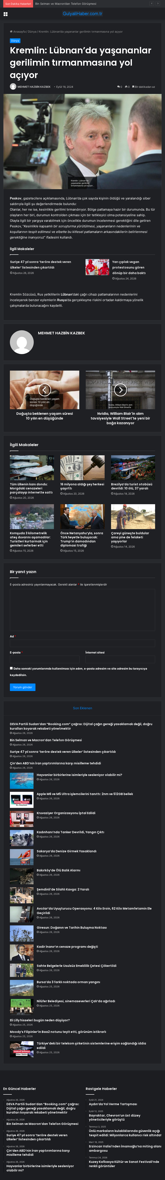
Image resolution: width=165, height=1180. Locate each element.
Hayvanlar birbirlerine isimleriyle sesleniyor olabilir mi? (79, 775)
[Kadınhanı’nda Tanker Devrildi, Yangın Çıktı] (22, 838)
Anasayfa (19, 31)
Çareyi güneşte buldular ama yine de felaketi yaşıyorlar (130, 537)
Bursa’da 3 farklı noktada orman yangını (68, 982)
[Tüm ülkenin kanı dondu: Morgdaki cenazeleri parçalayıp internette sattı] (32, 467)
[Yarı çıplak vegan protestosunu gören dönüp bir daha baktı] (97, 267)
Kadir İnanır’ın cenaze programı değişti (67, 947)
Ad (13, 636)
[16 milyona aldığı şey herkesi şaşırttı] (82, 467)
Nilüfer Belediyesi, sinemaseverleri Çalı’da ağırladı (76, 1001)
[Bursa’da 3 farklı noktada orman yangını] (22, 988)
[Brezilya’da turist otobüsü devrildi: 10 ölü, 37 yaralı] (133, 467)
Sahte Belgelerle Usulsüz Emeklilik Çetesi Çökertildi (76, 966)
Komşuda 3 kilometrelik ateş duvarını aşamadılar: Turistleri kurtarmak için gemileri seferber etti (30, 539)
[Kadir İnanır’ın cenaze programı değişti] (22, 953)
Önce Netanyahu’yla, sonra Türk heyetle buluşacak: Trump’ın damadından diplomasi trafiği (81, 539)
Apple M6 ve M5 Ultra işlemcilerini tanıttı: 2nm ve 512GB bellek (85, 794)
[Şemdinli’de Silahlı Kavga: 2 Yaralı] (22, 895)
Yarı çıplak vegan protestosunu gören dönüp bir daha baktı (129, 267)
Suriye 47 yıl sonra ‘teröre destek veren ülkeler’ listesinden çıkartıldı (80, 3)
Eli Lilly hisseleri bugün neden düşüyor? (40, 1020)
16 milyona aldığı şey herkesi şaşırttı (82, 486)
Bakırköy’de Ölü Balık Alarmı (58, 870)
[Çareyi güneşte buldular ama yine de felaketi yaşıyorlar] (133, 516)
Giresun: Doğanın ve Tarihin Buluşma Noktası (72, 927)
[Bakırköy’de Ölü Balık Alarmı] (22, 876)
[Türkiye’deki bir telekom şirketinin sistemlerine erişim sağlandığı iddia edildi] (22, 1049)
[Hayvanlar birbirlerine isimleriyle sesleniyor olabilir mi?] (22, 781)
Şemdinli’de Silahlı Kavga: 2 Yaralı (63, 889)
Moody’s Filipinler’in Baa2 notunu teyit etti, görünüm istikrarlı (58, 1032)
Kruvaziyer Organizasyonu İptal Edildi (66, 813)
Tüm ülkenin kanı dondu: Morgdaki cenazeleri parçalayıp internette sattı (31, 488)
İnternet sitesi (95, 652)
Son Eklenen (82, 708)
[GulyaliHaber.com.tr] (82, 14)
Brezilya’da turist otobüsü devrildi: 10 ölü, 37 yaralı (131, 486)
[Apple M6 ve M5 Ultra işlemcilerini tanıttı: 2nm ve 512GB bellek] (22, 800)
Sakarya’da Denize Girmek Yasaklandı (66, 851)
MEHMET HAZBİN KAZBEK (34, 86)
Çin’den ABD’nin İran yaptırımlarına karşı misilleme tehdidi (55, 763)
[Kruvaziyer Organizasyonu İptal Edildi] (22, 819)
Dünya (32, 31)
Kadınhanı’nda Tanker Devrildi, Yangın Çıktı (70, 832)
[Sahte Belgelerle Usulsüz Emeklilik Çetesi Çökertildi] (22, 970)
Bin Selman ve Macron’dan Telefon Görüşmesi (46, 740)
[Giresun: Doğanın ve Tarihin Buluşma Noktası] (22, 933)
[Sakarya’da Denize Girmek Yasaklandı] (22, 857)
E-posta (16, 652)
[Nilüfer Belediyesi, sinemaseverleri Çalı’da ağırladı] (22, 1007)
